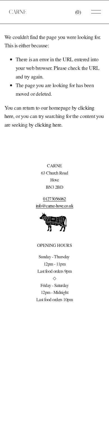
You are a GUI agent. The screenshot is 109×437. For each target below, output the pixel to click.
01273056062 (54, 199)
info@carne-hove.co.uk (54, 205)
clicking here (48, 124)
